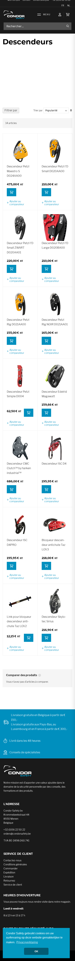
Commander (10, 868)
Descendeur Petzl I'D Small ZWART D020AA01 (20, 247)
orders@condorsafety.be (17, 833)
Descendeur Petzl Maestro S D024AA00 (18, 171)
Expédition (9, 872)
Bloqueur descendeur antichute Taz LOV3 (53, 544)
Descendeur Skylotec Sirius (54, 619)
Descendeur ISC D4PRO (17, 542)
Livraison (8, 876)
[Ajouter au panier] (11, 192)
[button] (20, 203)
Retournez (9, 880)
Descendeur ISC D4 (54, 463)
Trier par (38, 110)
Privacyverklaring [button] (27, 942)
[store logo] (13, 15)
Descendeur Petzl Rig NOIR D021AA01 (55, 322)
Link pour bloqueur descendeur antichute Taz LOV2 (19, 621)
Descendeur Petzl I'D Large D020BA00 (55, 245)
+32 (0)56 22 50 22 (14, 829)
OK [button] (36, 951)
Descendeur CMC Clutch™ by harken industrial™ (19, 468)
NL (68, 5)
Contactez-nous (12, 860)
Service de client (12, 884)
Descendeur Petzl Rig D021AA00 (18, 322)
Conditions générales (15, 864)
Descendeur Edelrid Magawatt (54, 394)
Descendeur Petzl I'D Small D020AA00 (55, 169)
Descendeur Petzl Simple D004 (18, 394)
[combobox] (37, 26)
